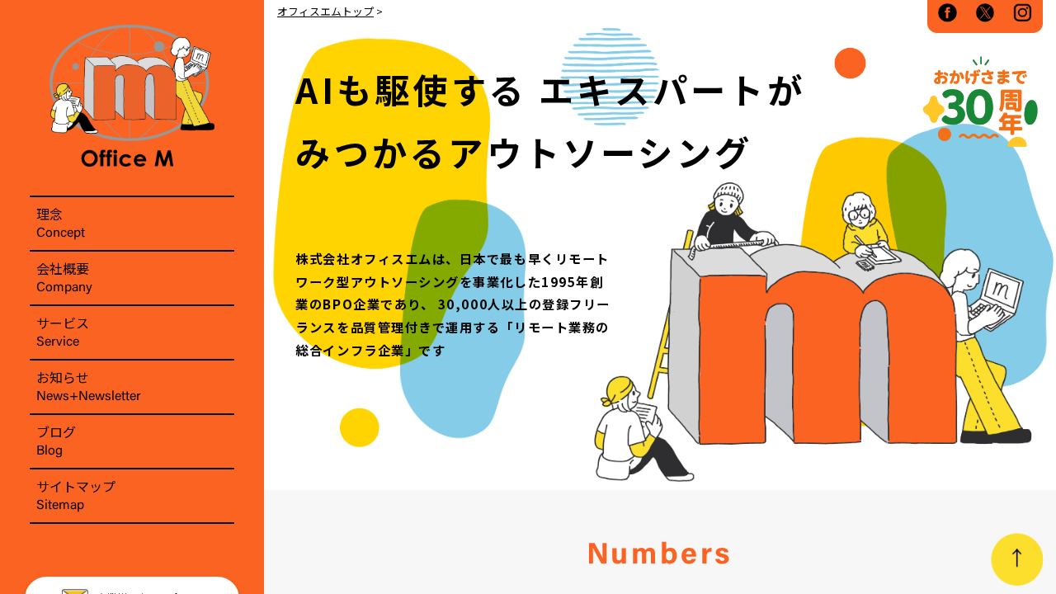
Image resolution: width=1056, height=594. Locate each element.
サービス (62, 331)
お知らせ (88, 385)
